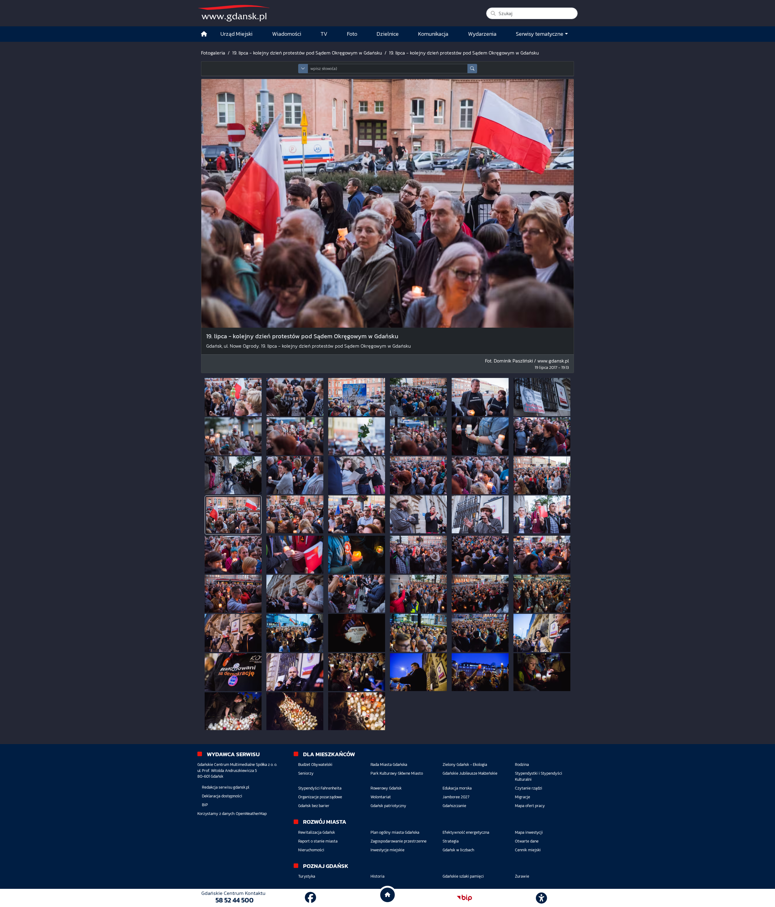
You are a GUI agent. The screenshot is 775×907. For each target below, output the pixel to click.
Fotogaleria (213, 52)
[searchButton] (472, 68)
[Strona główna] (204, 34)
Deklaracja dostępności (222, 796)
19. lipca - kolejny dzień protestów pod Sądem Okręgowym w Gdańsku (307, 52)
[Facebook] (310, 897)
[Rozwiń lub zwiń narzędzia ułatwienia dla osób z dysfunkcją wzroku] (542, 898)
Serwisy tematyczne (539, 34)
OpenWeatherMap (251, 813)
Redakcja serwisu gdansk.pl (225, 787)
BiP (205, 805)
